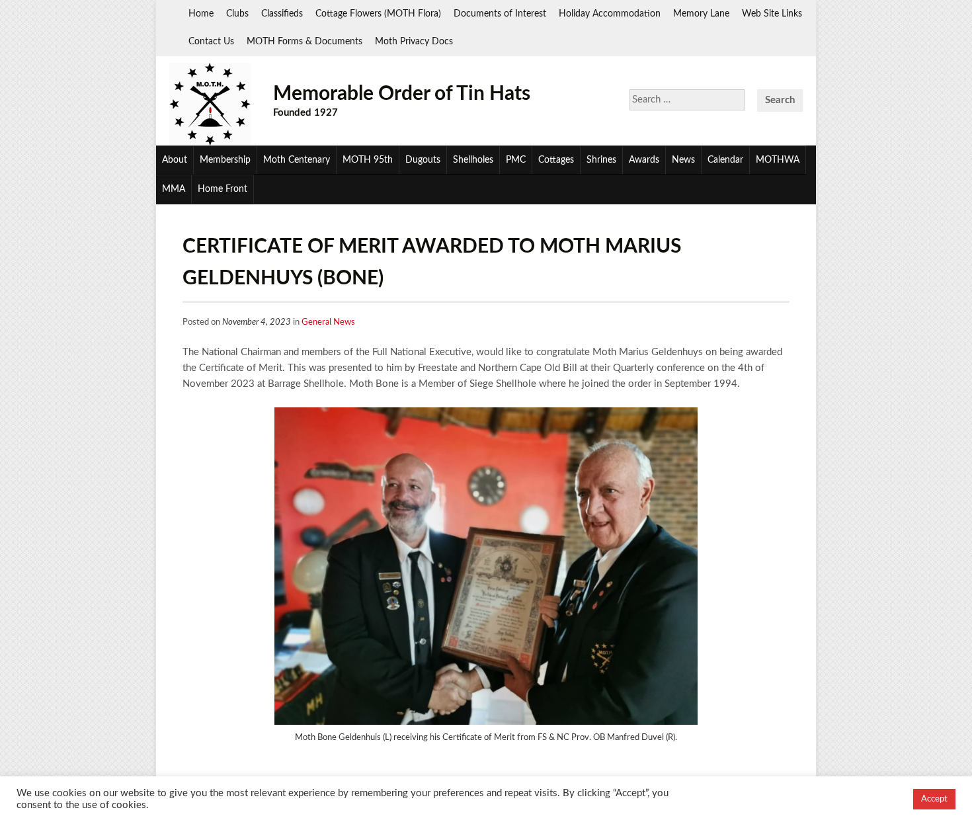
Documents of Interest (500, 14)
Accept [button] (934, 799)
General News (328, 322)
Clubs (237, 14)
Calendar (725, 160)
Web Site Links (772, 14)
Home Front (222, 189)
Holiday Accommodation (610, 14)
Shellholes (473, 160)
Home (201, 14)
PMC (516, 160)
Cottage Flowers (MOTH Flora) (378, 14)
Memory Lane (701, 14)
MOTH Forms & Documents (304, 41)
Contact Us (211, 41)
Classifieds (282, 14)
